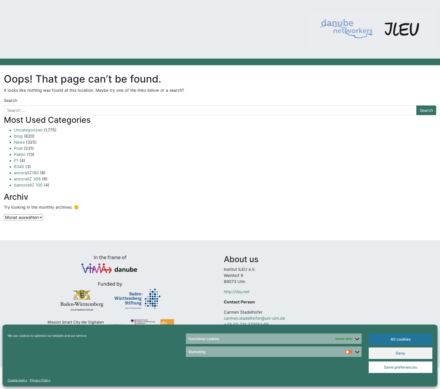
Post (18, 148)
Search (10, 100)
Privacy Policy (40, 380)
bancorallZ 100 (28, 184)
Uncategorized (28, 129)
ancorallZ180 (26, 172)
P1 (16, 160)
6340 (19, 166)
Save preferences (400, 367)
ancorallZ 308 (27, 178)
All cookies (401, 339)
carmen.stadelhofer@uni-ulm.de (254, 318)
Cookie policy (17, 380)
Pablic (20, 154)
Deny (400, 353)
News (19, 142)
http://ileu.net (237, 291)
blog (18, 136)
